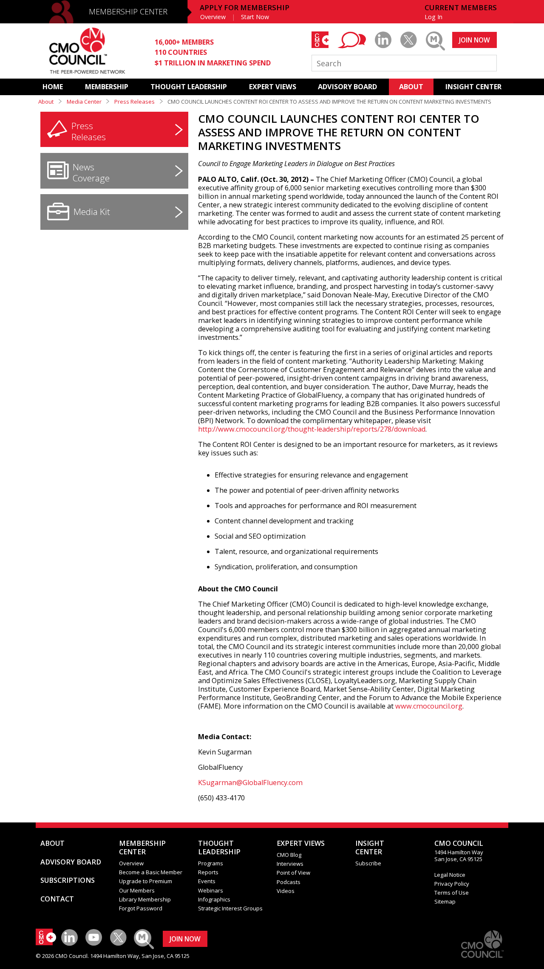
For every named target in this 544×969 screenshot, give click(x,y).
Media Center (84, 101)
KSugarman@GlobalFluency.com (250, 782)
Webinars (210, 890)
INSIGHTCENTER (369, 847)
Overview (213, 17)
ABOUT (411, 86)
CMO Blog (289, 855)
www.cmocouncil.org (428, 706)
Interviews (290, 863)
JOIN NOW (474, 40)
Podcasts (288, 882)
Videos (286, 891)
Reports (208, 872)
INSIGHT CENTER (473, 86)
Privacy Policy (451, 883)
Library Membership (145, 899)
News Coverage (91, 172)
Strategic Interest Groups (230, 908)
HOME (52, 86)
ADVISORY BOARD (347, 86)
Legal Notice (449, 875)
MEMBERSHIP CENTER (128, 11)
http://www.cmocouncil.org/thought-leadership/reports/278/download (311, 429)
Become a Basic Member (150, 872)
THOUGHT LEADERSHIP (188, 86)
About (46, 101)
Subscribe (368, 863)
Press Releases (134, 101)
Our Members (137, 890)
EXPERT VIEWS (272, 86)
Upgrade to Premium (145, 881)
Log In (433, 17)
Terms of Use (451, 892)
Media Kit (92, 212)
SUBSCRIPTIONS (67, 880)
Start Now (255, 17)
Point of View (293, 872)
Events (206, 881)
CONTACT (57, 899)
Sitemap (445, 901)
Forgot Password (140, 908)
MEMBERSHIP (106, 86)
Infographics (214, 899)
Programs (210, 863)
